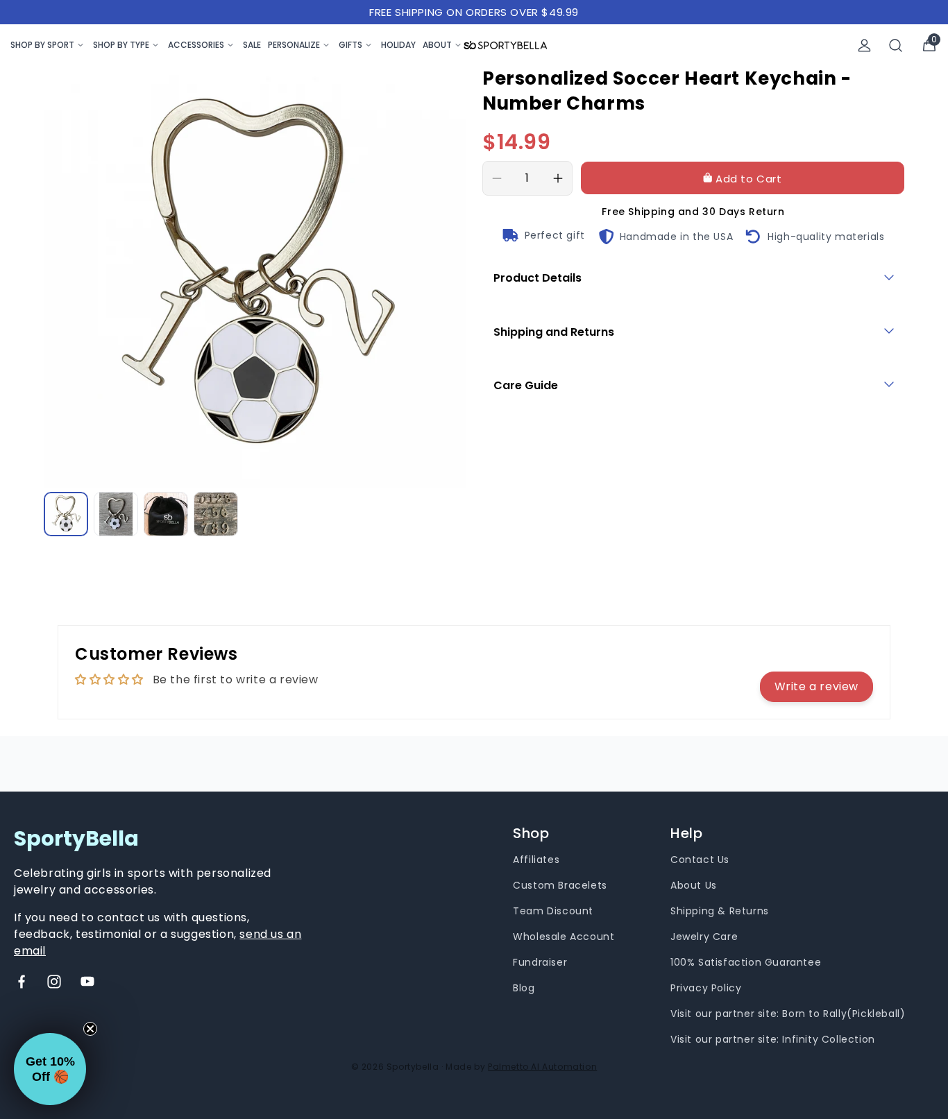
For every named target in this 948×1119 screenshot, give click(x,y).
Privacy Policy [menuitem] (705, 988)
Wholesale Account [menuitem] (563, 936)
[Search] (896, 45)
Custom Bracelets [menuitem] (560, 885)
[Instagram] (54, 981)
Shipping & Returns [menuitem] (719, 911)
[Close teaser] (90, 1029)
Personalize (294, 45)
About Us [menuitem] (693, 885)
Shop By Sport (42, 45)
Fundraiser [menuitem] (540, 962)
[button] (50, 1069)
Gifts (350, 45)
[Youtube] (87, 981)
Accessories (196, 45)
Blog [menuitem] (523, 988)
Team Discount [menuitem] (553, 911)
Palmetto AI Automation (542, 1067)
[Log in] (864, 45)
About (437, 45)
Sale (252, 45)
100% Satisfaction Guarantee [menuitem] (745, 962)
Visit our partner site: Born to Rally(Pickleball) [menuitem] (787, 1013)
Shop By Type (121, 45)
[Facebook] (21, 981)
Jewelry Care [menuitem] (704, 936)
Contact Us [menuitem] (699, 859)
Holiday (398, 45)
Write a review (816, 686)
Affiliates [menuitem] (536, 859)
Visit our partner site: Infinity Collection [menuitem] (772, 1039)
